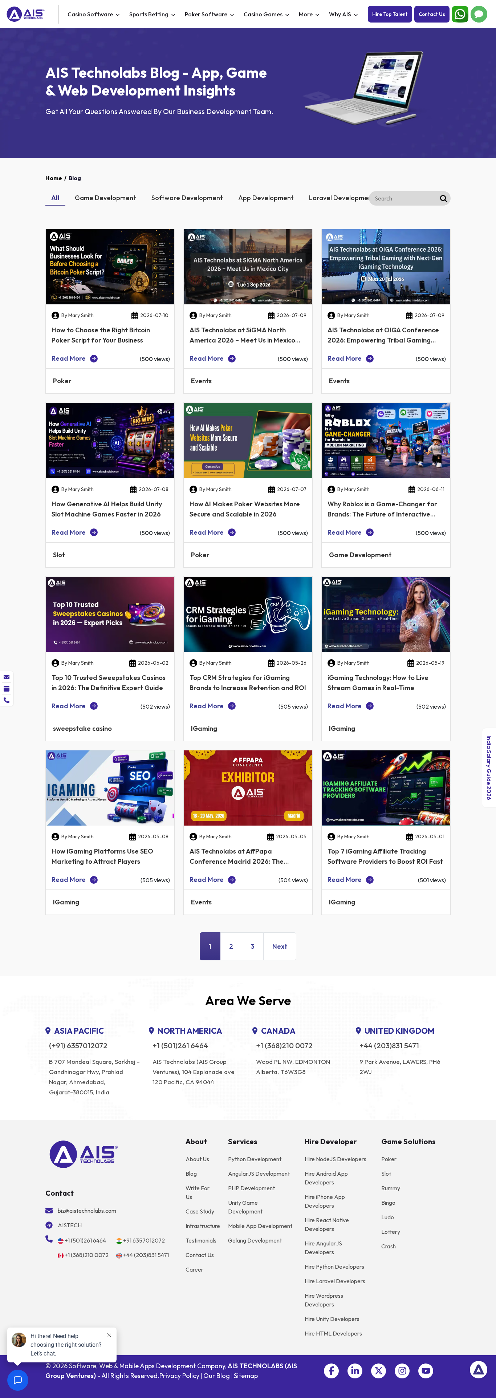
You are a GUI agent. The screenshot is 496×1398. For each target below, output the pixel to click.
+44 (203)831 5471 (389, 1045)
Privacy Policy (179, 1375)
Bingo (388, 1202)
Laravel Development (342, 198)
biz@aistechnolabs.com (87, 1210)
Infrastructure (203, 1225)
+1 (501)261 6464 (180, 1045)
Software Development (187, 198)
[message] (6, 677)
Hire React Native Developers (327, 1224)
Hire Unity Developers (332, 1318)
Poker (389, 1159)
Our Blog (216, 1375)
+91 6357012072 (144, 1240)
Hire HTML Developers (333, 1333)
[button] (331, 1370)
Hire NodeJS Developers (335, 1159)
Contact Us (432, 14)
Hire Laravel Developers (335, 1281)
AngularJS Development (259, 1173)
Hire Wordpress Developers (324, 1300)
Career (194, 1269)
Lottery (390, 1231)
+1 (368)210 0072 (284, 1045)
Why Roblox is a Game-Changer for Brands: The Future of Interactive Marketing (382, 514)
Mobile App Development (260, 1225)
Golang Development (255, 1240)
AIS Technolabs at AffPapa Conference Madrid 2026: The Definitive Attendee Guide (237, 861)
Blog (191, 1173)
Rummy (390, 1188)
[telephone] (6, 700)
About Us (197, 1159)
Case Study (200, 1211)
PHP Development (251, 1188)
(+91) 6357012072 (78, 1045)
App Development (266, 198)
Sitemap (246, 1375)
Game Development (105, 198)
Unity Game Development (245, 1207)
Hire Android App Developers (326, 1178)
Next (279, 946)
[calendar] (6, 688)
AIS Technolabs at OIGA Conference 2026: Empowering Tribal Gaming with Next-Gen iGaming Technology (383, 340)
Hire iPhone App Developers (325, 1201)
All (55, 198)
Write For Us (198, 1192)
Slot (386, 1173)
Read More (69, 358)
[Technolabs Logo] (31, 14)
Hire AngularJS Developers (323, 1248)
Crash (388, 1246)
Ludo (387, 1217)
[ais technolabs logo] (83, 1153)
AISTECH (70, 1225)
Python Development (254, 1159)
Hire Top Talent (390, 14)
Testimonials (201, 1240)
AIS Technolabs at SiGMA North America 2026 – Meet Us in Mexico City (242, 340)
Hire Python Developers (334, 1266)
